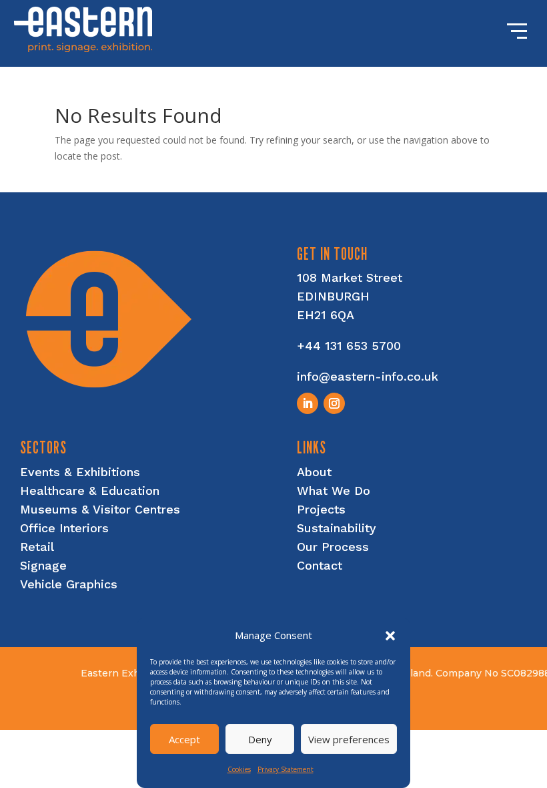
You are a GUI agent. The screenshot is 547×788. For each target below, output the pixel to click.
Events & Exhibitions (80, 472)
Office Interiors (64, 528)
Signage (43, 565)
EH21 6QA (325, 315)
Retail (37, 547)
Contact (319, 565)
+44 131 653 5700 (349, 346)
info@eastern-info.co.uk (367, 376)
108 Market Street (349, 277)
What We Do (333, 490)
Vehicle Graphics (68, 584)
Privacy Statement (285, 769)
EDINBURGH (333, 296)
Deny (260, 739)
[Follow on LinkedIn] (307, 403)
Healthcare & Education (89, 490)
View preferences (349, 739)
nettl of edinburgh (464, 717)
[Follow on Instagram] (334, 403)
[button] (390, 635)
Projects (321, 509)
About (314, 472)
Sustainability (336, 528)
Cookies (239, 769)
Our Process (333, 547)
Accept (184, 739)
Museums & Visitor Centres (100, 509)
